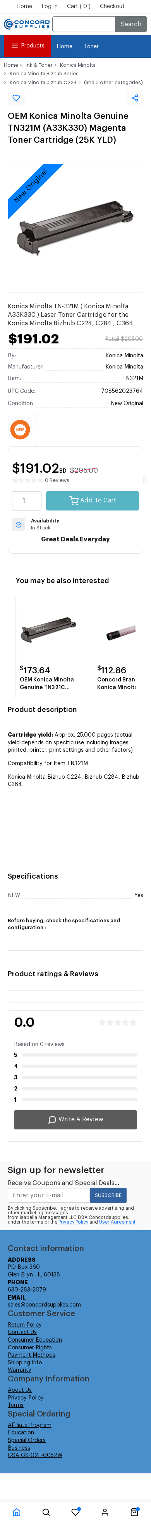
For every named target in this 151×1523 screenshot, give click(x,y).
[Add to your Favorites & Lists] (16, 98)
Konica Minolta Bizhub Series (44, 73)
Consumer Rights (30, 1348)
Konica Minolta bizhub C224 (43, 82)
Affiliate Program (29, 1425)
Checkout (112, 6)
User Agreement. (118, 1222)
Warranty (19, 1370)
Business (19, 1448)
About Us (20, 1390)
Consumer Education (35, 1340)
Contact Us (22, 1332)
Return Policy (25, 1325)
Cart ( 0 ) (79, 6)
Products (33, 46)
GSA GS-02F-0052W (35, 1455)
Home (24, 6)
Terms (16, 1405)
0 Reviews (57, 480)
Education (21, 1432)
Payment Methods (31, 1355)
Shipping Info (25, 1363)
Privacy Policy (73, 1222)
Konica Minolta (78, 65)
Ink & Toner (39, 65)
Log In (49, 6)
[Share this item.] (134, 98)
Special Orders (27, 1440)
